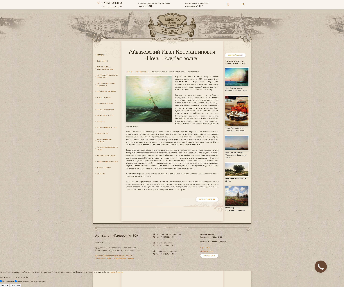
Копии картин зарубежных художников (107, 76)
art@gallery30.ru (207, 251)
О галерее (100, 55)
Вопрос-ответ (102, 133)
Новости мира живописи (107, 162)
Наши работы (102, 61)
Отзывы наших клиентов (107, 127)
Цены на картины (104, 168)
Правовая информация (106, 156)
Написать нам (209, 255)
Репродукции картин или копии (107, 148)
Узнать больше (116, 272)
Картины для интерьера (106, 91)
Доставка (100, 121)
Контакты (101, 174)
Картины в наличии (105, 103)
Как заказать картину (105, 109)
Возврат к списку (207, 199)
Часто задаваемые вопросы (104, 140)
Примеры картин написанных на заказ (105, 68)
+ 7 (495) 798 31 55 (112, 2)
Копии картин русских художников (106, 84)
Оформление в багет (105, 115)
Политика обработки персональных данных (113, 255)
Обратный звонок (235, 55)
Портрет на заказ (103, 97)
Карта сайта (205, 247)
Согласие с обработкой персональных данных (114, 258)
